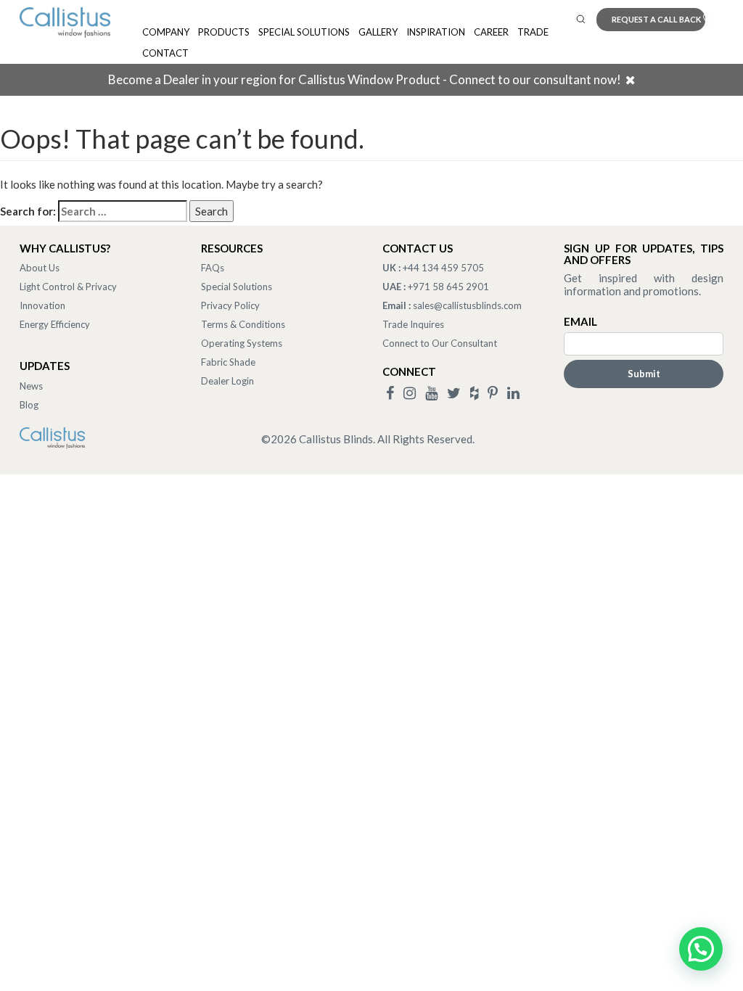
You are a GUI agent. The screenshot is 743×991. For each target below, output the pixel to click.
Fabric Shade (228, 362)
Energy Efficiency (55, 324)
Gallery (378, 32)
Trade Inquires (413, 324)
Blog (29, 405)
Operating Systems (241, 343)
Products (224, 32)
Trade (533, 32)
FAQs (212, 268)
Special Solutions (304, 32)
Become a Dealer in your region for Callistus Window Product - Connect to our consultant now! (364, 79)
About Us (39, 268)
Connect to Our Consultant (439, 343)
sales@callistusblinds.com (467, 305)
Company (165, 32)
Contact (165, 53)
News (31, 386)
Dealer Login (227, 381)
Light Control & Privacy (68, 286)
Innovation (42, 305)
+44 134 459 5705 (443, 268)
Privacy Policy (230, 305)
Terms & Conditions (243, 324)
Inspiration (435, 32)
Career (491, 32)
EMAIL (580, 321)
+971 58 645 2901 (448, 286)
